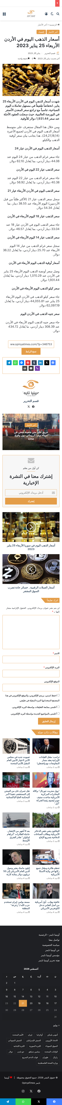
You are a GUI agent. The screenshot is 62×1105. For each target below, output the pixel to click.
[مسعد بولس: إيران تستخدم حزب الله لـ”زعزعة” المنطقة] (16, 891)
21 (23, 1003)
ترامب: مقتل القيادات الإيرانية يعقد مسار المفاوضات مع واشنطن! (48, 760)
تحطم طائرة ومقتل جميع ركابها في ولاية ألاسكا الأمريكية (48, 871)
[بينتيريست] (27, 362)
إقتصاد (41, 32)
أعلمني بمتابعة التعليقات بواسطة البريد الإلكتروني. (34, 707)
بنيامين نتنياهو (34, 1051)
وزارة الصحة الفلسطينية (48, 1063)
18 (47, 1003)
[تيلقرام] (9, 362)
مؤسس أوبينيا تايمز (50, 955)
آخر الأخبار (42, 24)
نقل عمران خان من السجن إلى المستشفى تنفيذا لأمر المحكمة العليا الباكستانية (17, 794)
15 (15, 996)
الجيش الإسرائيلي (33, 1040)
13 (31, 996)
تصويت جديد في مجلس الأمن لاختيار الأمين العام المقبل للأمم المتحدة (18, 760)
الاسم (56, 653)
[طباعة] (24, 368)
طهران (45, 1057)
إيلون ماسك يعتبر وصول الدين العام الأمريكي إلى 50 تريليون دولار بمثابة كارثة (16, 871)
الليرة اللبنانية (19, 1046)
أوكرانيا (40, 1035)
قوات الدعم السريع (30, 1057)
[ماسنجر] (21, 362)
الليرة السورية (35, 1046)
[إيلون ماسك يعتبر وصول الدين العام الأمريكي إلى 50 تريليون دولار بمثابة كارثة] (16, 857)
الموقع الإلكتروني (52, 681)
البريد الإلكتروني (51, 667)
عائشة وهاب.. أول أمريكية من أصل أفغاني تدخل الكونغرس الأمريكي (47, 905)
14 (23, 996)
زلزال (55, 1057)
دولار (11, 1051)
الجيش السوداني (15, 1040)
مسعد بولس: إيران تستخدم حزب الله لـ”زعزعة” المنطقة (17, 905)
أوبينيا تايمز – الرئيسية (49, 934)
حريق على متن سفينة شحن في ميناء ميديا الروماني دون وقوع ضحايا (31, 435)
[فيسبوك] (53, 362)
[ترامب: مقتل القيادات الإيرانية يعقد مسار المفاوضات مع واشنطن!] (46, 746)
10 (55, 996)
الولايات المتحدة (51, 1051)
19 (39, 1003)
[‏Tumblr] (34, 362)
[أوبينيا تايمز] (31, 13)
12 (39, 996)
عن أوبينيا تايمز (52, 950)
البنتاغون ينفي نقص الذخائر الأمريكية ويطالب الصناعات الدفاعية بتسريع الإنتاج (47, 834)
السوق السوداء (51, 1046)
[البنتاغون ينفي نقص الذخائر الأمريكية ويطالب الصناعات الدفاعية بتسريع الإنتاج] (46, 820)
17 (55, 1003)
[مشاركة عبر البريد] (31, 368)
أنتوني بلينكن (52, 1035)
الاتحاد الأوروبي (51, 1040)
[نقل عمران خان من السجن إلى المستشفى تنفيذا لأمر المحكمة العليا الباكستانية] (16, 780)
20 (31, 1003)
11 (47, 996)
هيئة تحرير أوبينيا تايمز (49, 960)
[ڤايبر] (37, 368)
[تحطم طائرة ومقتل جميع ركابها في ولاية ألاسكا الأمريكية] (46, 857)
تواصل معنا (54, 940)
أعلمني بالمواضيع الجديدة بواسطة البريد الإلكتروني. (33, 713)
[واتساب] (15, 362)
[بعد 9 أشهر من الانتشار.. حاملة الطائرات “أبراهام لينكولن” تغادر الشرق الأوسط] (16, 820)
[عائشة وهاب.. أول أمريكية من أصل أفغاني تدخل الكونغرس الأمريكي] (46, 891)
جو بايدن (20, 1051)
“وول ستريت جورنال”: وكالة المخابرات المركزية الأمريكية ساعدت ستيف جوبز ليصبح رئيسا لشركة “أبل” (46, 797)
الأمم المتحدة (18, 1035)
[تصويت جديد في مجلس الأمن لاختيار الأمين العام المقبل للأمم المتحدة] (16, 746)
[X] (46, 362)
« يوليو (56, 1025)
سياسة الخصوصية (51, 945)
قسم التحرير (50, 53)
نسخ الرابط (31, 351)
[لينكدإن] (40, 362)
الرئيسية (53, 24)
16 (6, 996)
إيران (30, 1035)
